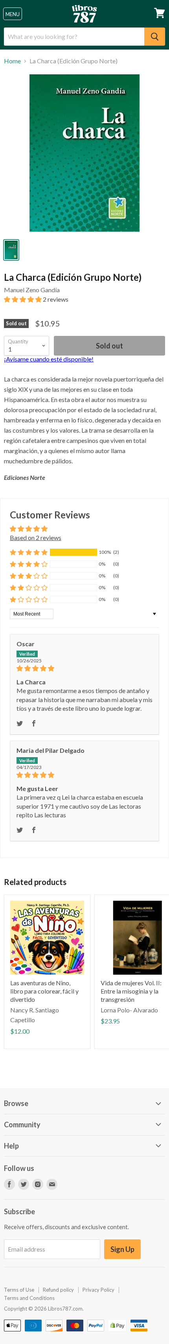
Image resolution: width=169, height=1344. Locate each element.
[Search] (154, 37)
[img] (84, 668)
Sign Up (122, 1249)
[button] (23, 299)
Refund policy (58, 1290)
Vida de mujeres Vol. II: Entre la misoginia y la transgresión (131, 991)
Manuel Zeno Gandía (32, 289)
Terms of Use (19, 1290)
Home (12, 61)
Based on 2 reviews (35, 537)
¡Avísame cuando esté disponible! (49, 359)
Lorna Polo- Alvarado (129, 1010)
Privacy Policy (98, 1290)
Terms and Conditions (29, 1298)
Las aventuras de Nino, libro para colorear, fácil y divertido (44, 991)
